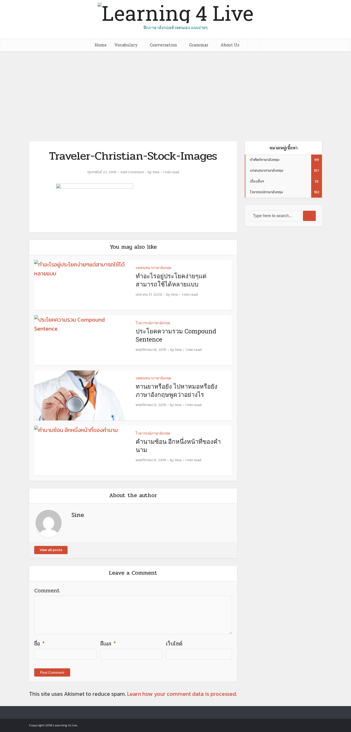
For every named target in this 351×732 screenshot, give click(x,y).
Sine (155, 172)
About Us (229, 44)
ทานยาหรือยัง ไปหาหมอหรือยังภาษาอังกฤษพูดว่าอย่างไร (176, 390)
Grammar (198, 44)
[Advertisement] (175, 90)
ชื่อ (39, 643)
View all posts (51, 550)
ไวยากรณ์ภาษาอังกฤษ (153, 322)
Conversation (163, 44)
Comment (47, 590)
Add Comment (132, 172)
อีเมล (108, 643)
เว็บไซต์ (174, 643)
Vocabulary (126, 44)
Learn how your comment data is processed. (182, 694)
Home (101, 44)
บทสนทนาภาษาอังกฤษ (153, 267)
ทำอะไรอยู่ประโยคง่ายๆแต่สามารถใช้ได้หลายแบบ (171, 280)
